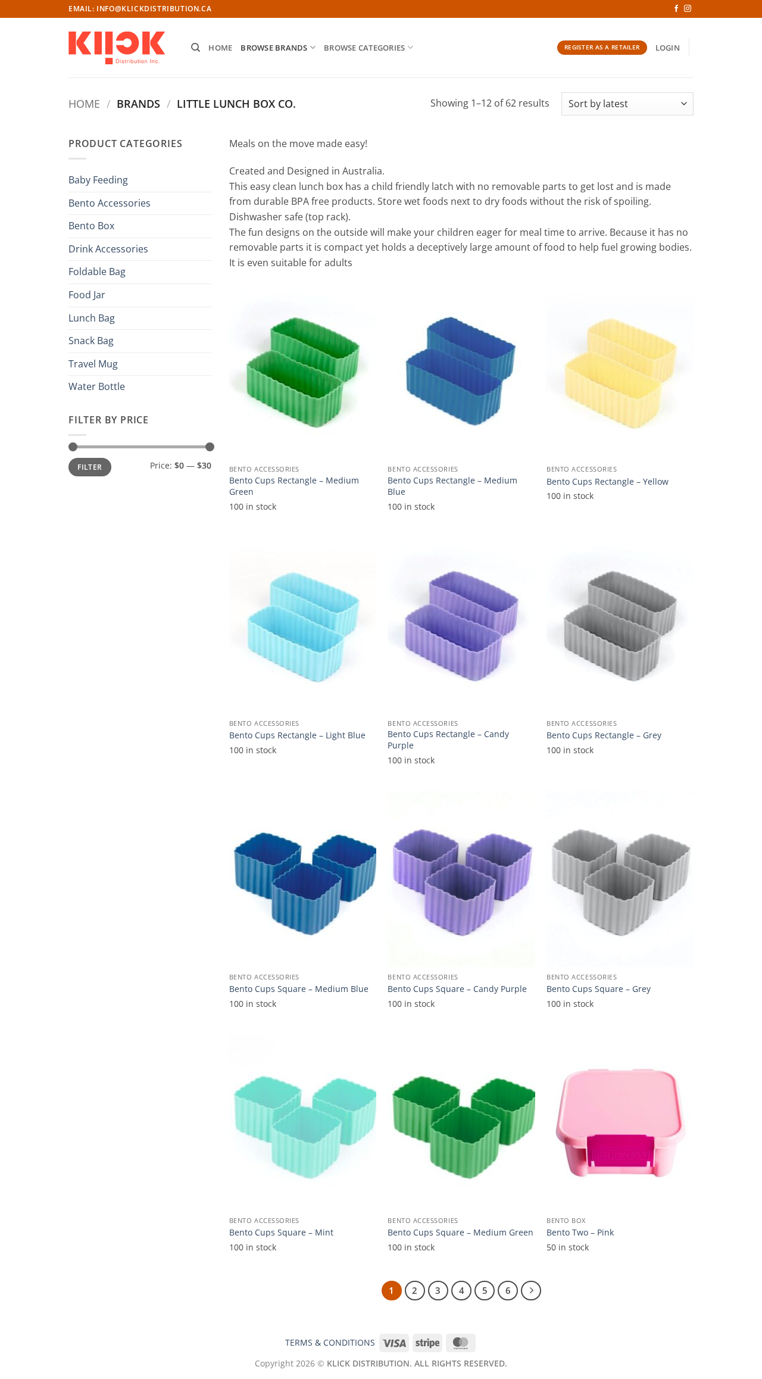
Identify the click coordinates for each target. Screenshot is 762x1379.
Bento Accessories (109, 203)
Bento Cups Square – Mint (281, 1232)
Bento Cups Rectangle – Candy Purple (448, 740)
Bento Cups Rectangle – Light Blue (297, 735)
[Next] (531, 1291)
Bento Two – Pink (580, 1232)
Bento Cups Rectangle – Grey (603, 735)
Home (220, 47)
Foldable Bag (97, 271)
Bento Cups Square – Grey (598, 989)
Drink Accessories (108, 248)
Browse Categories (364, 47)
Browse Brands (274, 47)
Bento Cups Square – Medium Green (460, 1232)
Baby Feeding (98, 179)
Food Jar (86, 294)
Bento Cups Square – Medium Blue (298, 989)
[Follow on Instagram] (687, 9)
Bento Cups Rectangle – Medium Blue (452, 486)
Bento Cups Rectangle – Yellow (607, 481)
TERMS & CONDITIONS (330, 1342)
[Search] (195, 47)
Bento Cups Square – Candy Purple (457, 989)
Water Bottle (96, 386)
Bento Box (91, 225)
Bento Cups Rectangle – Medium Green (294, 486)
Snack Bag (91, 340)
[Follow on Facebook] (676, 9)
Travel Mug (93, 363)
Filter (89, 467)
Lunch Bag (91, 318)
